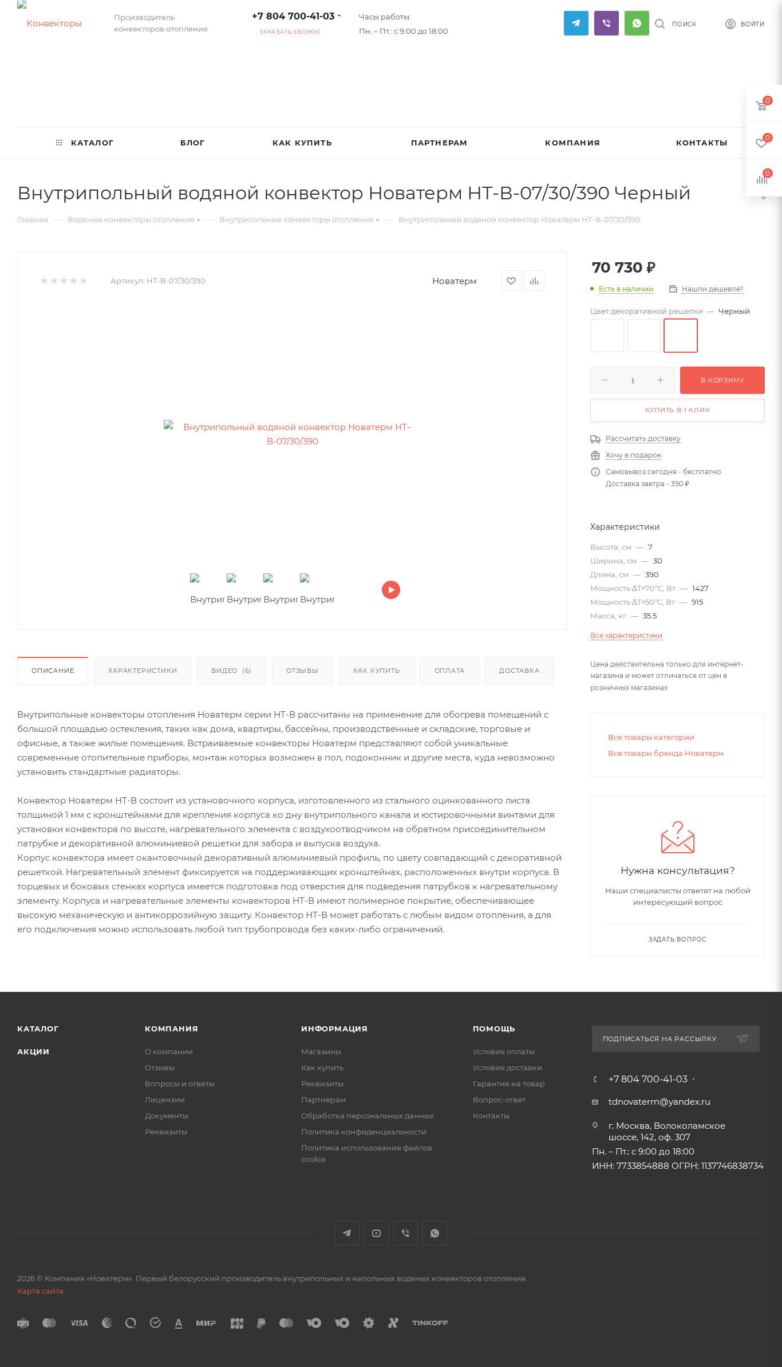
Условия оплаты (504, 1051)
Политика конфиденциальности (363, 1131)
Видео (231, 671)
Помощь (494, 1028)
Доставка (519, 671)
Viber (606, 23)
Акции (33, 1051)
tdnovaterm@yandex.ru (659, 1101)
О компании (169, 1051)
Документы (166, 1115)
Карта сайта (40, 1290)
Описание (52, 671)
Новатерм (454, 280)
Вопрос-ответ (499, 1099)
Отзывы (302, 671)
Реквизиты (166, 1131)
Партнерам (323, 1099)
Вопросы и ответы (180, 1083)
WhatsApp (637, 23)
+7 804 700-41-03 (293, 16)
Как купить (376, 671)
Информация (334, 1028)
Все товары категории (651, 737)
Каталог (38, 1028)
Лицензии (165, 1099)
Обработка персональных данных (367, 1115)
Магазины (321, 1051)
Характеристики (142, 671)
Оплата (450, 671)
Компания (171, 1028)
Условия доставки (507, 1067)
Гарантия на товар (509, 1083)
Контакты (491, 1115)
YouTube (376, 1233)
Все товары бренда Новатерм (666, 753)
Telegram (576, 23)
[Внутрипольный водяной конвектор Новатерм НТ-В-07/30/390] (292, 434)
